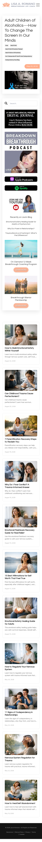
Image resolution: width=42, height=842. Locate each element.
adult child (13, 45)
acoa (6, 45)
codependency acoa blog (12, 59)
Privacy (27, 832)
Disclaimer (9, 832)
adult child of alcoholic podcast (14, 49)
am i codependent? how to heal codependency (18, 56)
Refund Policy (19, 832)
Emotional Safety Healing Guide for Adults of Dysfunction (21, 223)
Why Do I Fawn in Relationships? (21, 228)
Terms (34, 832)
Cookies (21, 834)
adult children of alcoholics (13, 52)
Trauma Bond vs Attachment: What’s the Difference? (21, 234)
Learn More (21, 270)
